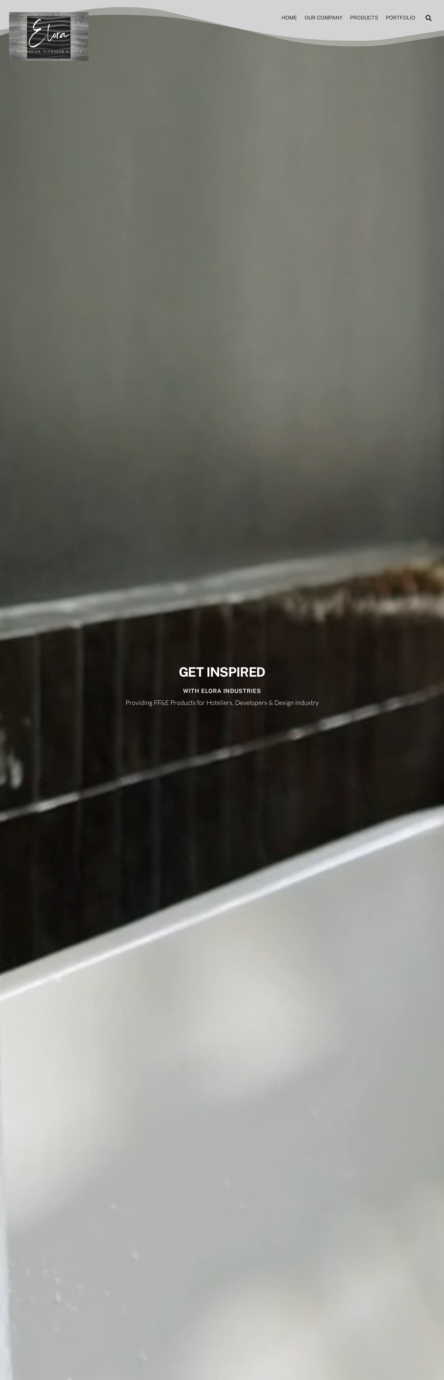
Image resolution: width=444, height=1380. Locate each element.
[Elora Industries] (48, 57)
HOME (289, 18)
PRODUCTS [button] (364, 18)
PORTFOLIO (400, 18)
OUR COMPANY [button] (324, 18)
